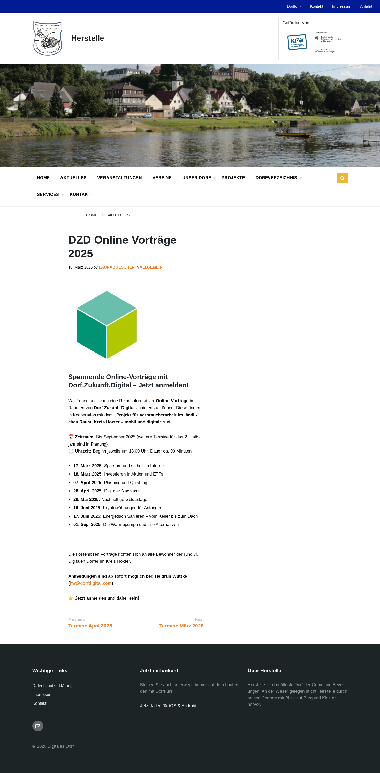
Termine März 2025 (181, 626)
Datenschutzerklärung (52, 686)
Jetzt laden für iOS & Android (168, 705)
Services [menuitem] (48, 194)
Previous (76, 620)
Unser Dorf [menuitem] (196, 177)
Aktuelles (119, 215)
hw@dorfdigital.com (91, 583)
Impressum (42, 694)
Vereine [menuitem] (162, 177)
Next (199, 620)
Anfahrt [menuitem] (366, 6)
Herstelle (87, 38)
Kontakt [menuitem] (316, 6)
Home (91, 215)
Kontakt (39, 703)
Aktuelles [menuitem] (73, 177)
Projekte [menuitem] (233, 177)
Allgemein (151, 267)
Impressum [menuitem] (341, 6)
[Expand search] (342, 178)
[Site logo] (47, 54)
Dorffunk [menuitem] (294, 6)
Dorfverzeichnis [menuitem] (276, 177)
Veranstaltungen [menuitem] (119, 177)
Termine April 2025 (90, 626)
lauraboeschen (117, 267)
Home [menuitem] (43, 177)
